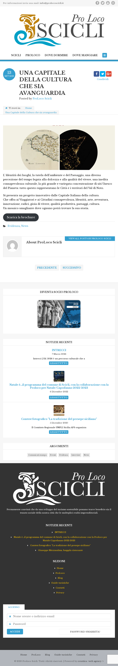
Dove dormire (56, 55)
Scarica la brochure (21, 217)
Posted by (35, 98)
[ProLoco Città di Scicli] (59, 30)
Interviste (75, 455)
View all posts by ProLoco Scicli (90, 238)
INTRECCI (60, 532)
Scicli (16, 55)
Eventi (53, 455)
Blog (60, 578)
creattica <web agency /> (91, 661)
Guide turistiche (60, 583)
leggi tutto (58, 363)
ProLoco (33, 55)
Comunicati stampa (37, 455)
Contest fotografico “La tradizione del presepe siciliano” (60, 545)
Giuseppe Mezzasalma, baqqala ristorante (60, 550)
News (24, 225)
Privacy (60, 592)
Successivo (72, 267)
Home (28, 108)
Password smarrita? (85, 631)
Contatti (60, 587)
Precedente (47, 267)
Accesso (14, 607)
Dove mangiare (85, 55)
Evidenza (14, 225)
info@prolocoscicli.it (52, 3)
